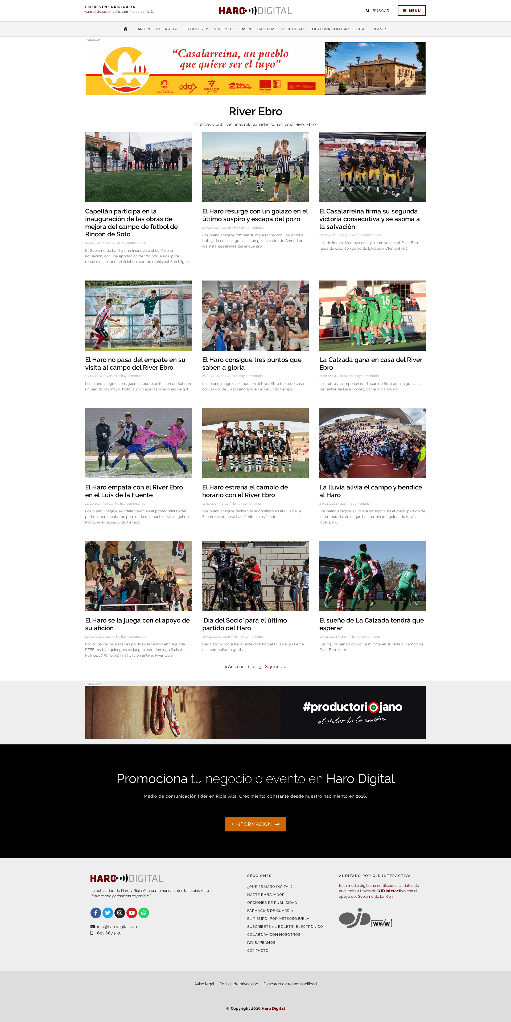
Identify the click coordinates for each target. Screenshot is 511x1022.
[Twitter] (107, 913)
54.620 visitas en (99, 12)
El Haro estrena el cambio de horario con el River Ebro (245, 491)
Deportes (193, 29)
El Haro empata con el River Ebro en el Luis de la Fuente (134, 491)
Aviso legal (204, 984)
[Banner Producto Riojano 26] (255, 735)
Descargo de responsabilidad (290, 984)
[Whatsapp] (143, 913)
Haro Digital (273, 1008)
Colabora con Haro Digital (338, 29)
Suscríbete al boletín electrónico (285, 927)
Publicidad (292, 29)
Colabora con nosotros (273, 935)
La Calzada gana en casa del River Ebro (370, 363)
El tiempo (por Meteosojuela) (279, 919)
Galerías (266, 29)
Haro (140, 29)
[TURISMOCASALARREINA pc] (255, 91)
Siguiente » (276, 666)
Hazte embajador (266, 895)
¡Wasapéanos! (262, 943)
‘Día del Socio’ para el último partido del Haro (244, 624)
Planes (380, 29)
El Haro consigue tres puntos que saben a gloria (252, 363)
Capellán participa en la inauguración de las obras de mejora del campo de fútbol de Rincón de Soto (131, 222)
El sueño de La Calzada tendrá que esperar (371, 624)
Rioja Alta (166, 29)
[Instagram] (119, 913)
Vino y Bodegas (230, 29)
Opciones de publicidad (272, 903)
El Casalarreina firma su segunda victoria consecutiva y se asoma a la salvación (369, 218)
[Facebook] (95, 913)
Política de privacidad (239, 984)
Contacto (258, 951)
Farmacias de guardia (270, 911)
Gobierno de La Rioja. (376, 896)
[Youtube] (131, 913)
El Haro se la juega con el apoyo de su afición (137, 624)
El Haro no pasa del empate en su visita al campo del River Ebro (135, 363)
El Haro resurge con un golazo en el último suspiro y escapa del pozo (255, 215)
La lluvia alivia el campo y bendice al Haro (370, 491)
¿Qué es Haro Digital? (270, 887)
